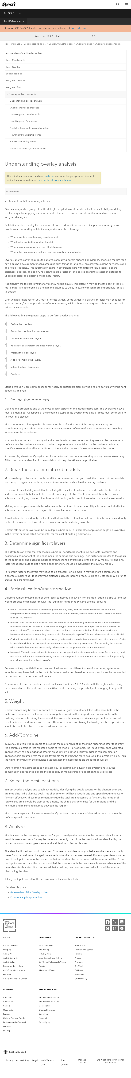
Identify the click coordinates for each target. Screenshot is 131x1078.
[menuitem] (19, 945)
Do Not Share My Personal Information (110, 1061)
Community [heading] (45, 937)
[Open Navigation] (127, 4)
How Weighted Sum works (23, 121)
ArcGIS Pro (10, 13)
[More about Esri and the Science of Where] (9, 926)
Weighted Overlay (15, 80)
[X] (115, 922)
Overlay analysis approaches (24, 107)
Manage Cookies (82, 1061)
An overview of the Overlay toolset (24, 53)
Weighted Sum (13, 87)
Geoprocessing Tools (34, 44)
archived (49, 176)
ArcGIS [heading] (6, 937)
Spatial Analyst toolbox (61, 44)
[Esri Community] (107, 928)
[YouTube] (122, 928)
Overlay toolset (84, 44)
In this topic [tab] (12, 191)
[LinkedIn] (122, 922)
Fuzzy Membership (15, 60)
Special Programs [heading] (48, 989)
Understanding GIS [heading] (85, 937)
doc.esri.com (78, 28)
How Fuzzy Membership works (25, 135)
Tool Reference (12, 21)
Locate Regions (14, 73)
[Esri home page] (9, 4)
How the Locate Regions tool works (28, 148)
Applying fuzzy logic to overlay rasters (29, 128)
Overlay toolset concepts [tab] (22, 94)
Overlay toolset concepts (107, 44)
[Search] (118, 4)
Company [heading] (8, 989)
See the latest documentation (54, 180)
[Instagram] (115, 928)
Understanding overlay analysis (26, 100)
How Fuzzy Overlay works (23, 141)
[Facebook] (107, 922)
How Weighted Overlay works (25, 114)
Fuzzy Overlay (13, 67)
